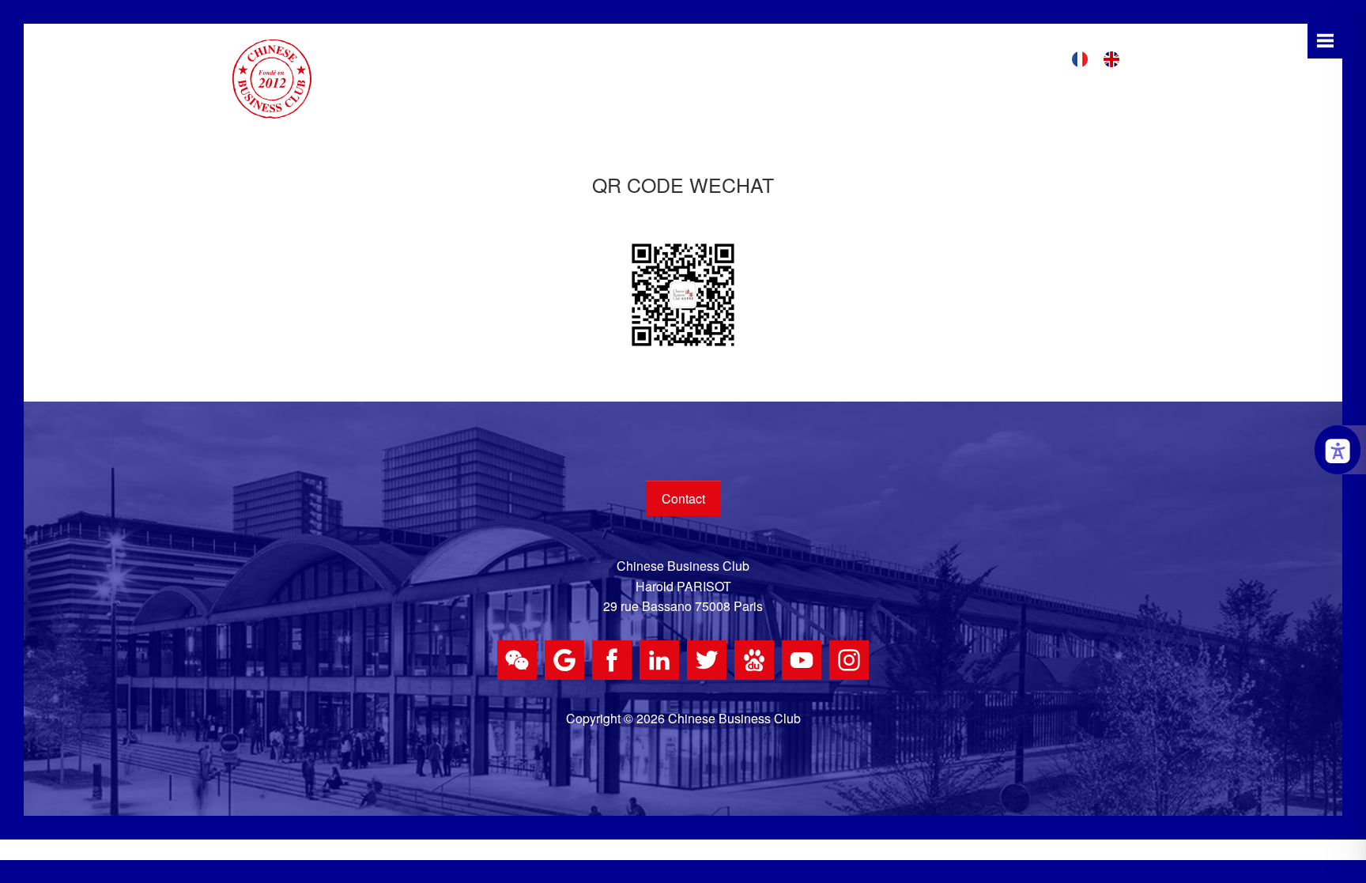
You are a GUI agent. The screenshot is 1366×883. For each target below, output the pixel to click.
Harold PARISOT (683, 586)
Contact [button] (683, 498)
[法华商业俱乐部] (271, 77)
